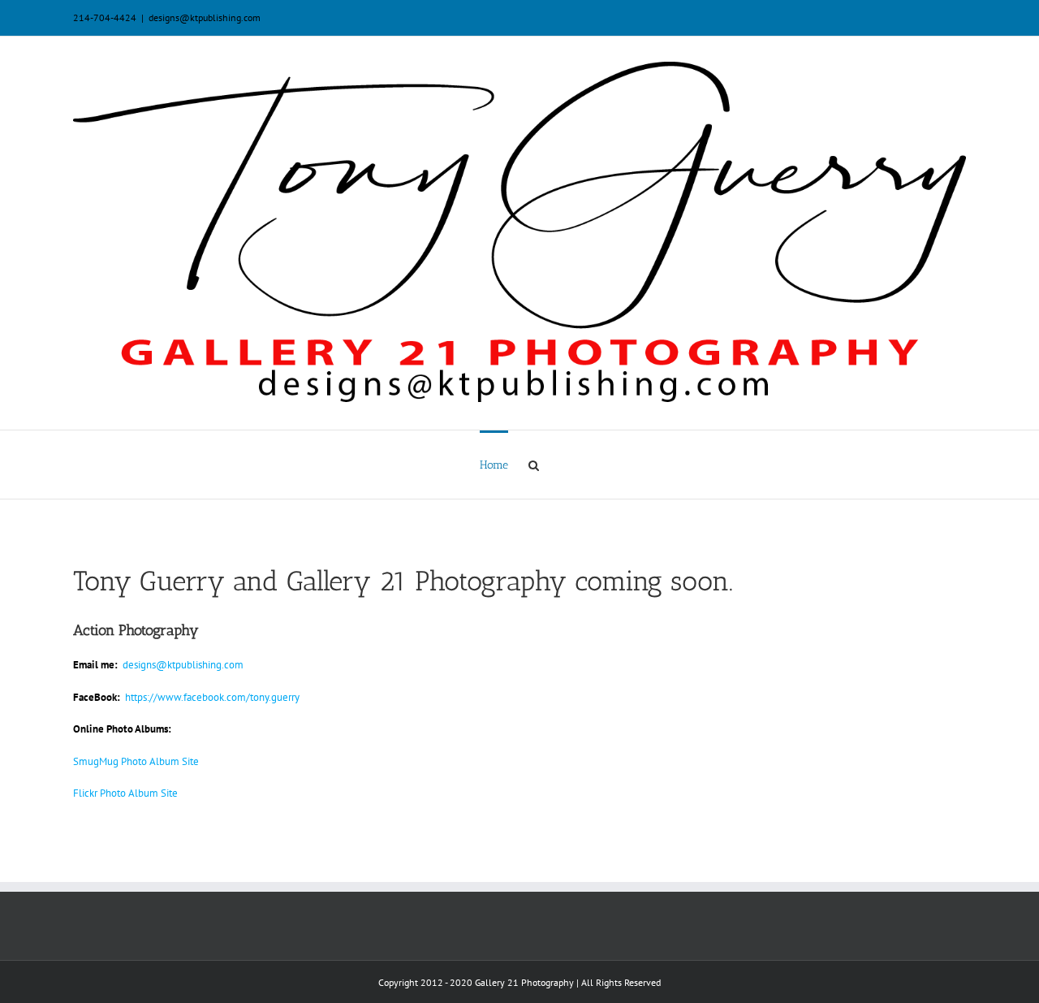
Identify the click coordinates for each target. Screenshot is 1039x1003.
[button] (533, 464)
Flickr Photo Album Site (125, 793)
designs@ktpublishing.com (205, 17)
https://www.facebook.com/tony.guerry (212, 697)
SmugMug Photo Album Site (136, 761)
